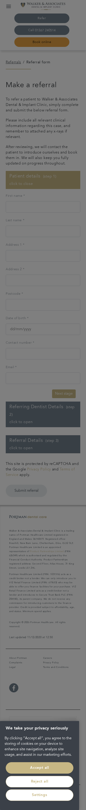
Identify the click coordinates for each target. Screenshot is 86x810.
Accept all (39, 768)
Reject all (39, 781)
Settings (39, 795)
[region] (39, 765)
